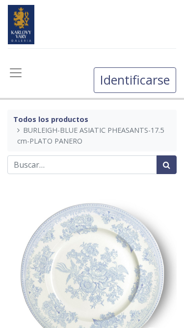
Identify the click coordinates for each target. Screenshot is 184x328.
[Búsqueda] (167, 164)
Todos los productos (50, 119)
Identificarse (135, 79)
